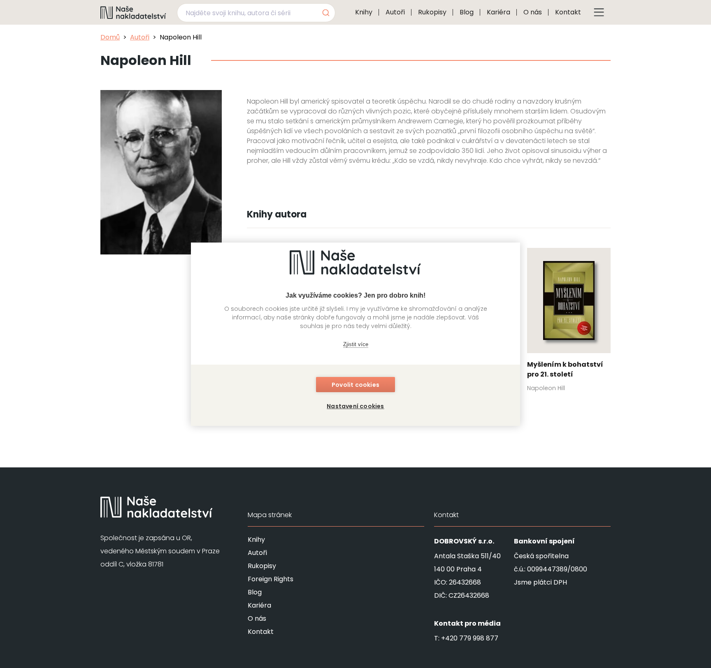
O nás (532, 12)
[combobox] (256, 12)
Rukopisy (432, 12)
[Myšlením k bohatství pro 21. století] (569, 322)
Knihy (363, 12)
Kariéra (498, 12)
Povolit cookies (355, 385)
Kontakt (568, 12)
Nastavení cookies (355, 406)
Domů (110, 37)
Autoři (395, 12)
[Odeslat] (325, 13)
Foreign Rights (270, 579)
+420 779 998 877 (469, 638)
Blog (467, 12)
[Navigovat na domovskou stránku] (133, 12)
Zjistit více (355, 344)
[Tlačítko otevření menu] (599, 12)
